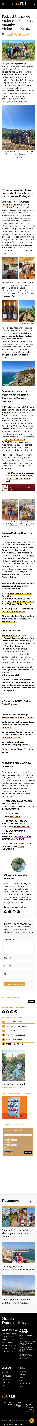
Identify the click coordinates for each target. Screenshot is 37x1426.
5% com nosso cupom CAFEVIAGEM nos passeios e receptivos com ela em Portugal (17, 442)
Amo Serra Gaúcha (9, 1345)
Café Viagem (11, 1403)
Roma (21, 1387)
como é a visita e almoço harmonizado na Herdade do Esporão (17, 734)
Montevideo (6, 1376)
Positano (22, 1371)
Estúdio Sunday (19, 1424)
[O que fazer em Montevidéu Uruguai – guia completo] (18, 1286)
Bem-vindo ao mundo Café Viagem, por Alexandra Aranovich (29, 1406)
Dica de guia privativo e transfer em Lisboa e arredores (18, 1268)
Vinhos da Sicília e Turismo (19, 604)
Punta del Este (8, 1379)
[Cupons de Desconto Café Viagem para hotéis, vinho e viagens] (18, 1216)
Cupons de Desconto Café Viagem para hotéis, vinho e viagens (16, 1233)
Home (4, 1402)
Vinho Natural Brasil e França (20, 601)
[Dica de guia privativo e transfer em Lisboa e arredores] (18, 1252)
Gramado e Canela (9, 1333)
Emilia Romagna (25, 1384)
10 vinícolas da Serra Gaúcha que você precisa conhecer (26, 1356)
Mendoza (22, 1339)
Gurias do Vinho (25, 1335)
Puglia (21, 1377)
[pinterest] (18, 911)
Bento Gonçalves (9, 1336)
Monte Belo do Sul (9, 1352)
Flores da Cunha (8, 1349)
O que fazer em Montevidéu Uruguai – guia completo (16, 1301)
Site (6, 974)
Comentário (10, 939)
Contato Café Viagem (19, 1404)
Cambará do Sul (8, 1339)
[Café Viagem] (19, 4)
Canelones (6, 1382)
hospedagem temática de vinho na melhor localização (18, 724)
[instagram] (5, 911)
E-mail (7, 966)
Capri (21, 1380)
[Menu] (3, 4)
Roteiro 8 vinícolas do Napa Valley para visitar (27, 1349)
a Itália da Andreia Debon (18, 599)
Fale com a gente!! (11, 588)
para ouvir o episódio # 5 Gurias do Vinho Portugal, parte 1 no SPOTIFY (20, 476)
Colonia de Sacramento (6, 1372)
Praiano (22, 1374)
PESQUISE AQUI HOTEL (16, 801)
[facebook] (9, 911)
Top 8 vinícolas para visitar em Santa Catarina (27, 1343)
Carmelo (5, 1385)
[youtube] (14, 911)
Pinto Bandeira (7, 1342)
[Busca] (34, 4)
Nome (7, 958)
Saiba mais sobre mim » (15, 907)
